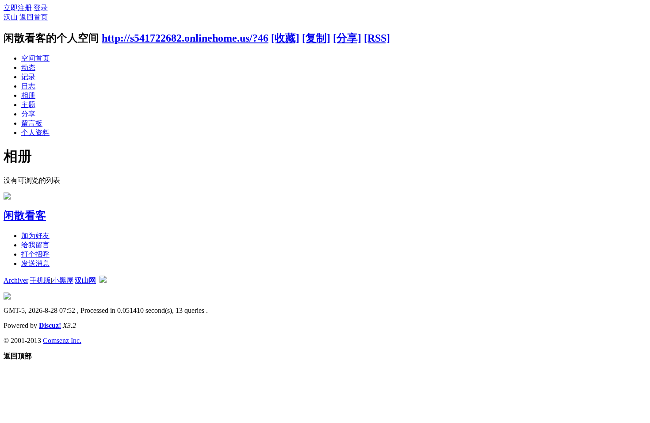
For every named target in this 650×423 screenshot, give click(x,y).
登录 (41, 8)
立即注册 (18, 8)
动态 (28, 67)
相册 (28, 95)
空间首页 (35, 58)
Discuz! (50, 325)
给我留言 (35, 245)
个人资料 (35, 132)
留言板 (31, 123)
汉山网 (85, 280)
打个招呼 (35, 254)
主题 (28, 104)
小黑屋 (62, 280)
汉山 (11, 17)
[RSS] (377, 38)
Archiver (16, 280)
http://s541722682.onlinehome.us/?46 (185, 38)
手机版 (40, 280)
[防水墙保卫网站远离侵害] (103, 280)
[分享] (347, 38)
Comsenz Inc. (62, 340)
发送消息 (35, 263)
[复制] (316, 38)
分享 (28, 114)
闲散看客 (25, 215)
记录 (28, 77)
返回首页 (33, 17)
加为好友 (35, 235)
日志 (28, 86)
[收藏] (285, 38)
